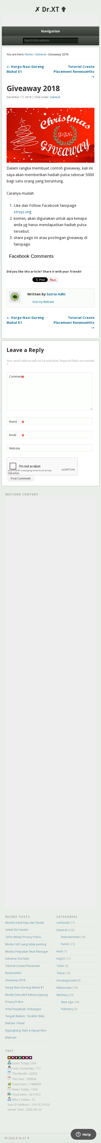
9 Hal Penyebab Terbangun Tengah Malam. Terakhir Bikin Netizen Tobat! (25, 1016)
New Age (67, 1002)
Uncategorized (66, 980)
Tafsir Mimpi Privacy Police (23, 937)
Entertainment (70, 937)
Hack (59, 951)
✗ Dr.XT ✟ (50, 9)
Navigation (50, 31)
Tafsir (60, 966)
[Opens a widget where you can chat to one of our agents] (83, 1135)
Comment (16, 378)
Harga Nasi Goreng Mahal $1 (24, 987)
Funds (65, 944)
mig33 (60, 958)
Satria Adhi (56, 294)
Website (14, 448)
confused (62, 922)
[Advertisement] (50, 21)
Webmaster (64, 987)
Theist (60, 973)
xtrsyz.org (22, 211)
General (40, 54)
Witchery (62, 995)
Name (16, 423)
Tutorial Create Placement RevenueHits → (74, 72)
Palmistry (67, 1009)
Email (16, 436)
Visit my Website (43, 302)
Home (29, 54)
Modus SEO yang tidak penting (25, 944)
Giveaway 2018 (15, 980)
